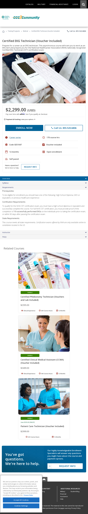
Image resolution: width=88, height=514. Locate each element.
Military (62, 491)
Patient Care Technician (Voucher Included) (42, 426)
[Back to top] (44, 488)
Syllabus (5, 183)
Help (61, 499)
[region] (21, 494)
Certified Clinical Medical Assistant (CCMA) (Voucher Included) (42, 361)
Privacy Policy (76, 508)
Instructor (6, 232)
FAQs (4, 237)
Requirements (8, 187)
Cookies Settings (21, 506)
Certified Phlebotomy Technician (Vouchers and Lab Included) (42, 298)
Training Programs (14, 31)
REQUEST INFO (30, 167)
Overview (6, 178)
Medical (25, 31)
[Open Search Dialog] (83, 4)
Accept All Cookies (21, 500)
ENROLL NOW (24, 127)
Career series (15, 137)
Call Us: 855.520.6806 (76, 31)
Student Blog (74, 491)
